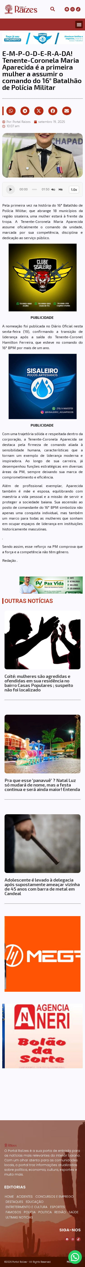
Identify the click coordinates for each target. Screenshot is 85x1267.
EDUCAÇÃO (35, 1201)
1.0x (74, 189)
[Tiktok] (78, 9)
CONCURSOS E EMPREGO (54, 1196)
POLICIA (30, 1212)
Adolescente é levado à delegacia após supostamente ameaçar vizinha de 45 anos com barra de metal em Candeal (42, 886)
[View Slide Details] (42, 38)
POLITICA (45, 1212)
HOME (9, 1196)
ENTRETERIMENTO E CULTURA (26, 1207)
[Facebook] (67, 9)
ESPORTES (57, 1207)
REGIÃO (60, 1212)
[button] (79, 24)
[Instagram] (72, 9)
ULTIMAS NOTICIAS (19, 1217)
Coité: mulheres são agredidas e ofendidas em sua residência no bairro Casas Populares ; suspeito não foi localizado (39, 682)
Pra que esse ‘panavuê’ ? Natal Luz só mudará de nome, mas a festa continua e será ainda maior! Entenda (42, 784)
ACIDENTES (25, 1196)
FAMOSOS (13, 1212)
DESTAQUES (14, 1201)
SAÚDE (73, 1212)
